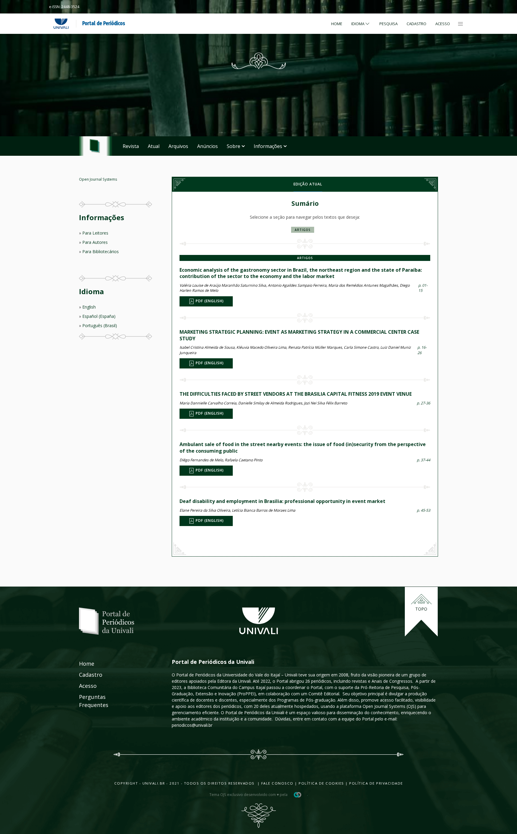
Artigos (303, 230)
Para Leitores (95, 233)
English (89, 307)
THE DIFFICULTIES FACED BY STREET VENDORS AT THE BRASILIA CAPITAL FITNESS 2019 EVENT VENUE (296, 394)
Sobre (233, 146)
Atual (153, 146)
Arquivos (178, 146)
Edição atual (308, 184)
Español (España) (98, 316)
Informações (268, 146)
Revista (131, 146)
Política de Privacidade (376, 783)
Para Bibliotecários (100, 251)
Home (336, 23)
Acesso (442, 23)
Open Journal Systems (98, 179)
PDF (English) (209, 300)
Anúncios (207, 146)
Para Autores (95, 242)
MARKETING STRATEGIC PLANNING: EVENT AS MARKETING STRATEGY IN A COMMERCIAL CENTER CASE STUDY (299, 335)
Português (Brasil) (99, 325)
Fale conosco (277, 783)
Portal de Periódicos (103, 23)
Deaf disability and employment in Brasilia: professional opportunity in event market (282, 501)
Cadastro (416, 23)
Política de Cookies (321, 783)
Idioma (357, 23)
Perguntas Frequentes (87, 700)
